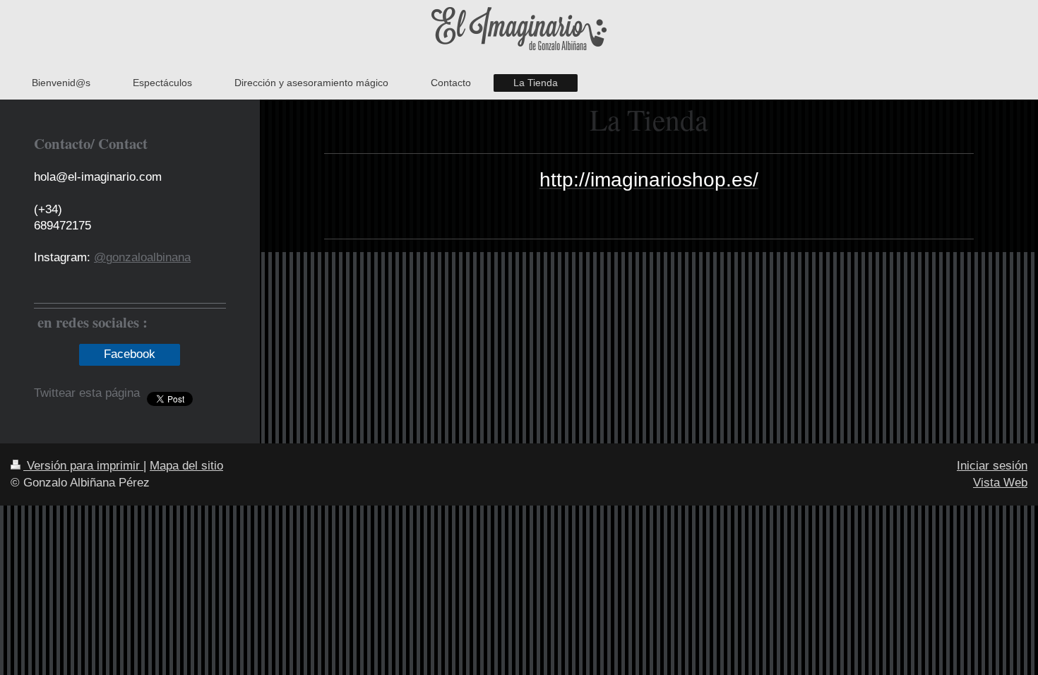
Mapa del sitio (186, 465)
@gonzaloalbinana (142, 257)
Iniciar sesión (992, 465)
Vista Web (1000, 482)
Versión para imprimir (83, 465)
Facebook (129, 354)
